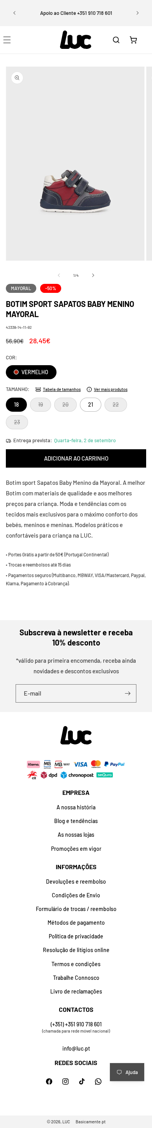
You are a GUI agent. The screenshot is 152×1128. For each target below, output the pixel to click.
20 (69, 406)
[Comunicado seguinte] (137, 13)
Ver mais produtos (110, 389)
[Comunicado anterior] (14, 13)
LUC (66, 1121)
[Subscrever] (127, 693)
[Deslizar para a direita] (93, 275)
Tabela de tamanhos (62, 389)
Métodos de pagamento (76, 922)
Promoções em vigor (76, 848)
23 (21, 423)
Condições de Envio (76, 895)
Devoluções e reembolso (76, 881)
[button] (116, 39)
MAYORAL (21, 288)
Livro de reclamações (76, 991)
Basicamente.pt (91, 1121)
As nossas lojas (76, 834)
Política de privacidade (76, 936)
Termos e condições (76, 964)
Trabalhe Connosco (76, 977)
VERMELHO (34, 372)
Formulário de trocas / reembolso (76, 909)
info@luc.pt (76, 1048)
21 (90, 404)
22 (120, 406)
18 (16, 404)
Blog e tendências (76, 821)
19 (44, 406)
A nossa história (76, 807)
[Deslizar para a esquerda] (58, 275)
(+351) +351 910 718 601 (76, 1024)
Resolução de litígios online (76, 950)
